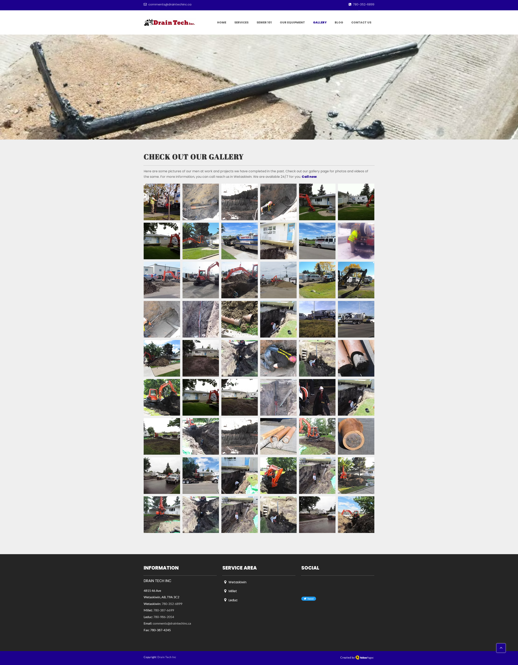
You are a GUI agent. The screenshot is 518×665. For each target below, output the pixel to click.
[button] (162, 202)
